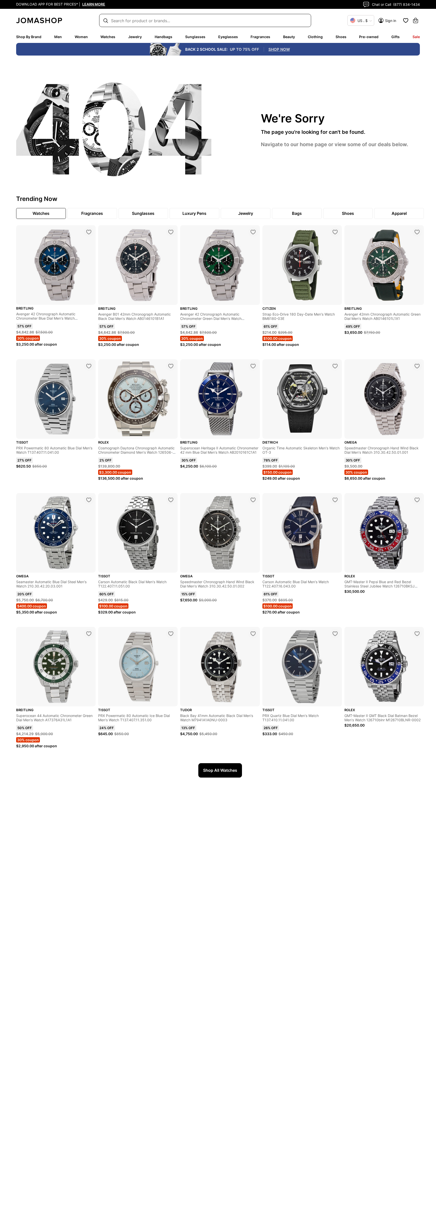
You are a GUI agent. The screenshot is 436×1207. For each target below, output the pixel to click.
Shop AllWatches (220, 770)
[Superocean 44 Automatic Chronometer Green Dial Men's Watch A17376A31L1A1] (89, 633)
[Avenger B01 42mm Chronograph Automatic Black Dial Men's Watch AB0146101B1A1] (171, 232)
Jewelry (135, 37)
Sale (416, 37)
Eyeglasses (228, 37)
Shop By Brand (28, 37)
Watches (107, 37)
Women (81, 37)
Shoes (341, 37)
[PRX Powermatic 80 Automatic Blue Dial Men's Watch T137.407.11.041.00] (89, 366)
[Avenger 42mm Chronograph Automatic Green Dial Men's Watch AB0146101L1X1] (417, 232)
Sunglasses (195, 37)
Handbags (163, 37)
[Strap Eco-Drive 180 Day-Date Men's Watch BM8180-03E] (335, 232)
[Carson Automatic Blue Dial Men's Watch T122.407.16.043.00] (335, 500)
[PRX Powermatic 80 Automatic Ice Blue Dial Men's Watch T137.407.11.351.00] (171, 633)
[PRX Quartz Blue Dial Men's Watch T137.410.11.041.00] (335, 633)
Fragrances (260, 37)
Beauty (289, 37)
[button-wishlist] (406, 20)
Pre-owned (368, 37)
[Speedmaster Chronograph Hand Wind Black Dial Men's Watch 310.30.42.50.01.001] (417, 366)
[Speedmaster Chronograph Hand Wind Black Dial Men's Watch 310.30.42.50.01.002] (253, 500)
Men (58, 37)
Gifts (395, 37)
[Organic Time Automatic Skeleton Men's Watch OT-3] (335, 366)
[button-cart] (416, 20)
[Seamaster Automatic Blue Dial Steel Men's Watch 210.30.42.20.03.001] (89, 500)
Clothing (315, 37)
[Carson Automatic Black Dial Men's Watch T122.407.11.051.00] (171, 500)
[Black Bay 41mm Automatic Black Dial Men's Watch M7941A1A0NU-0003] (253, 633)
